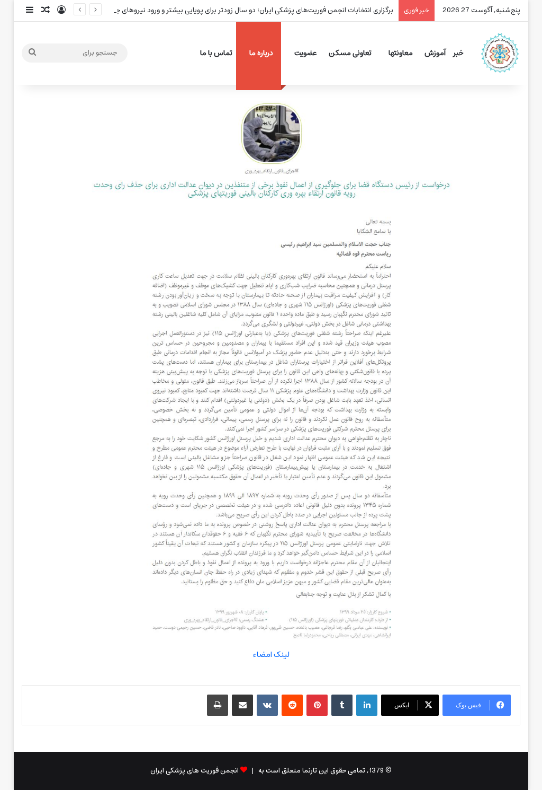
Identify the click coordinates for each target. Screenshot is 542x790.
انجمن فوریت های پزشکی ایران (194, 771)
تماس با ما (216, 53)
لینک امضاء (271, 654)
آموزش (435, 53)
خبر (458, 53)
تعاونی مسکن (350, 53)
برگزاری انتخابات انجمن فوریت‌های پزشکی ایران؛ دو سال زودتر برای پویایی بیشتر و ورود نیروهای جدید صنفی (240, 10)
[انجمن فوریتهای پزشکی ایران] (500, 53)
